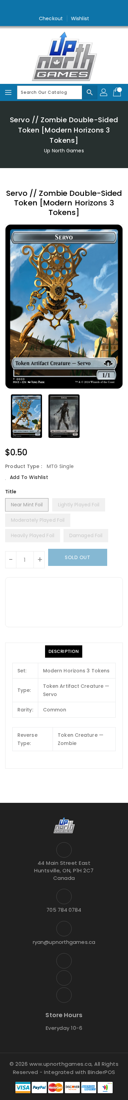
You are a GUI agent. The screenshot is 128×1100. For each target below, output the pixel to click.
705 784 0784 (63, 909)
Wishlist (80, 18)
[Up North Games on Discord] (77, 8)
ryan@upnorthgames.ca (64, 942)
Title (11, 491)
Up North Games (64, 150)
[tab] (63, 651)
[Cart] (118, 92)
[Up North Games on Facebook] (51, 8)
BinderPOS (101, 1072)
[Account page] (104, 92)
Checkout (51, 18)
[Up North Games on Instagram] (64, 8)
